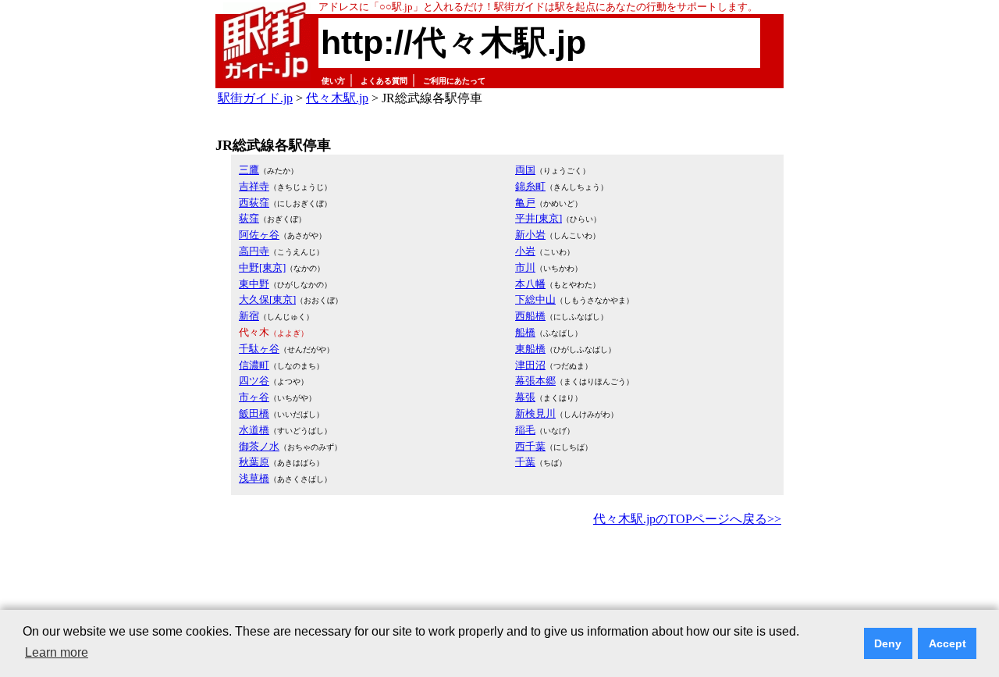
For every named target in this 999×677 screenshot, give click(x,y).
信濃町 (254, 365)
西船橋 (530, 316)
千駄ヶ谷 (259, 349)
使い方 (333, 81)
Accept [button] (947, 643)
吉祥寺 (254, 186)
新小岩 (530, 235)
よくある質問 (384, 81)
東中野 (254, 284)
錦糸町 (530, 186)
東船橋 (530, 349)
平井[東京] (538, 218)
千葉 (525, 462)
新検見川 (535, 413)
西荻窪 (254, 202)
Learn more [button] (56, 652)
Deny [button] (887, 643)
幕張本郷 (535, 381)
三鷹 (249, 170)
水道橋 (254, 430)
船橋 (525, 332)
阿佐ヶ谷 (259, 235)
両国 (525, 170)
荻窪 (249, 218)
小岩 (525, 251)
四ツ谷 (254, 381)
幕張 (525, 397)
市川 (525, 267)
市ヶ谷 (254, 397)
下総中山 (535, 299)
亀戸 (525, 202)
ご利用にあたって (454, 81)
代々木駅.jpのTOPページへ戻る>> (687, 519)
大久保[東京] (267, 299)
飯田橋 (254, 413)
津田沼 (530, 365)
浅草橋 (254, 478)
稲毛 (525, 430)
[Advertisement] (499, 573)
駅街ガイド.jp (255, 98)
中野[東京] (262, 267)
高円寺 (254, 251)
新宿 (249, 316)
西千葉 (530, 446)
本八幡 (530, 284)
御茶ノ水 (259, 446)
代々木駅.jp (337, 98)
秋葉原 (254, 462)
